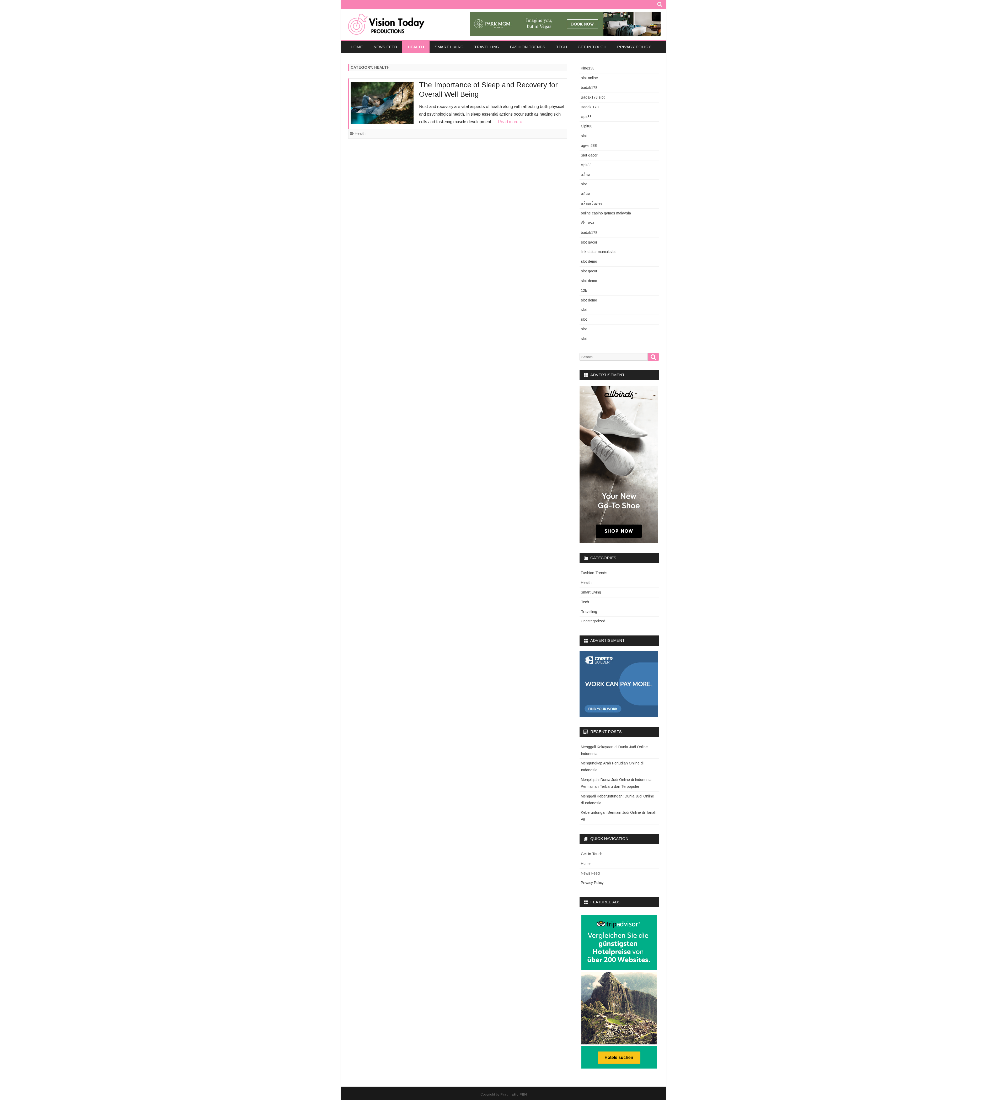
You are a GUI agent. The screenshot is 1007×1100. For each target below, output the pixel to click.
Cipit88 (586, 126)
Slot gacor (589, 155)
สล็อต (585, 174)
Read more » (510, 122)
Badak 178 (590, 107)
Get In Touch (592, 47)
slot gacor (589, 242)
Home (357, 47)
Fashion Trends (527, 47)
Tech (561, 47)
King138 (587, 68)
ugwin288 (589, 145)
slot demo (589, 261)
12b (584, 290)
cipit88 (586, 117)
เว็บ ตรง (587, 223)
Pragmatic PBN (513, 1094)
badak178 (589, 87)
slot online (589, 78)
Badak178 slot (593, 97)
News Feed (385, 47)
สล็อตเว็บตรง (591, 203)
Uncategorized (593, 621)
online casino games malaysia (606, 213)
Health (416, 47)
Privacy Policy (634, 47)
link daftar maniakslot (598, 252)
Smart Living (449, 47)
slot (584, 136)
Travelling (486, 47)
